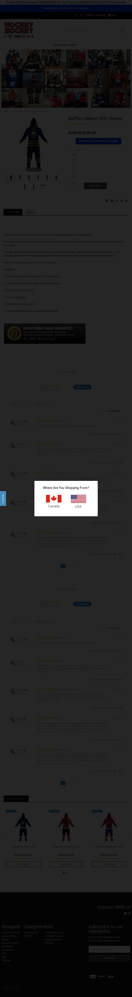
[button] (3, 498)
